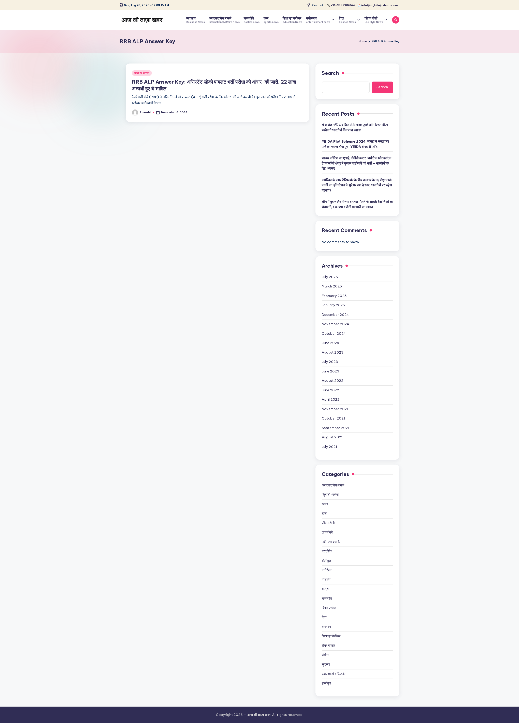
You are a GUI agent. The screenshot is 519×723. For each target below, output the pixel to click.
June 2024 (330, 343)
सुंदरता (326, 664)
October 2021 (333, 418)
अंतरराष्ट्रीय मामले (333, 485)
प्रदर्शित (327, 551)
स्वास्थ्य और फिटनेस (334, 674)
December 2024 (335, 314)
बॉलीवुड (326, 560)
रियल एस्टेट (329, 608)
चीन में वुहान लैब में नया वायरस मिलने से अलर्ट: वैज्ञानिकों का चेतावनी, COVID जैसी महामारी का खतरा (357, 204)
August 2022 (332, 380)
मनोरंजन (327, 570)
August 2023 (332, 352)
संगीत (325, 655)
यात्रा (325, 589)
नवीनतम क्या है (331, 542)
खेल (324, 513)
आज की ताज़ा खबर (142, 20)
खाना (325, 504)
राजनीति (327, 598)
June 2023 (330, 371)
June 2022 (330, 390)
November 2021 (335, 409)
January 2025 (333, 305)
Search (330, 73)
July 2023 (330, 361)
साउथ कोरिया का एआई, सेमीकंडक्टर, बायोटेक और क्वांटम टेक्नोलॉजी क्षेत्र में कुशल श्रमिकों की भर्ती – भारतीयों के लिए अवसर (356, 163)
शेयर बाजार (328, 645)
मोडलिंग (326, 579)
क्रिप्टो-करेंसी (330, 494)
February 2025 (334, 296)
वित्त (324, 617)
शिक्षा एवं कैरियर (141, 72)
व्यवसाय (326, 626)
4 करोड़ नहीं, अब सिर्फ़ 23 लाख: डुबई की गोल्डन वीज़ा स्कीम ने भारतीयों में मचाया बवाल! (355, 127)
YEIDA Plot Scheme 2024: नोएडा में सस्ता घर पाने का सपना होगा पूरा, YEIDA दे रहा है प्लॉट (355, 144)
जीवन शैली (328, 523)
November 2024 (335, 324)
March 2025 (332, 286)
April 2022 (331, 399)
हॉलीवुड (326, 683)
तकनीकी (327, 532)
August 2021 (332, 437)
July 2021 (329, 446)
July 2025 (330, 277)
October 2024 (334, 333)
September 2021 (335, 428)
